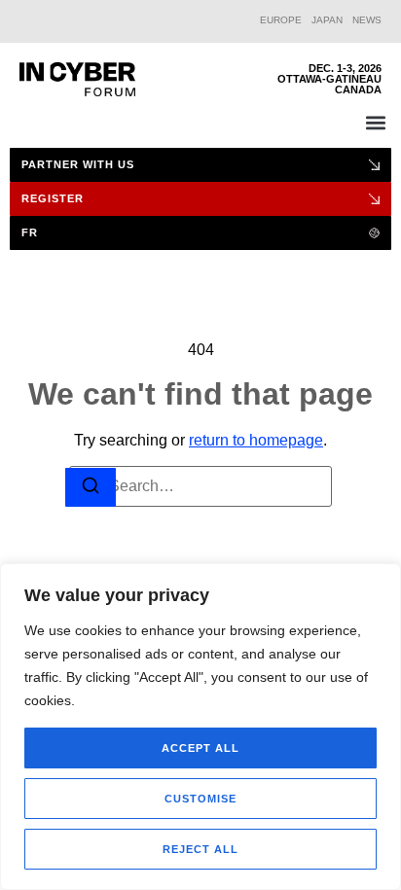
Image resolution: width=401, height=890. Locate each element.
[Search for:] (200, 486)
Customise (200, 798)
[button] (375, 122)
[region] (200, 726)
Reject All (200, 849)
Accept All (200, 748)
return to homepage (256, 440)
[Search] (90, 488)
